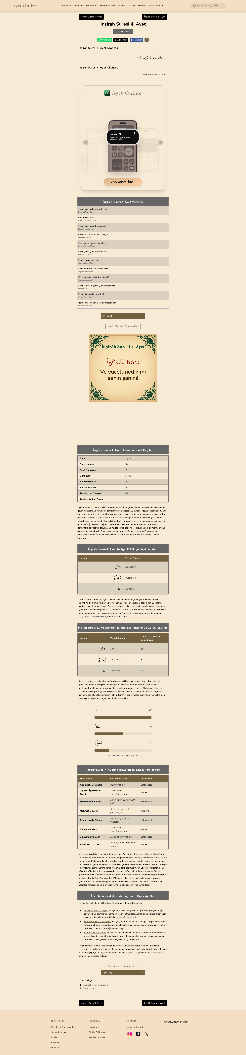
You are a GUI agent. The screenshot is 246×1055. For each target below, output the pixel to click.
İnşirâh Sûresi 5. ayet (154, 16)
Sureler (66, 5)
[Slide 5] (122, 174)
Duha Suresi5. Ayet (95, 932)
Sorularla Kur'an (58, 1032)
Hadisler (142, 5)
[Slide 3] (119, 174)
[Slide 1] (116, 174)
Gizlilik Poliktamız (97, 1032)
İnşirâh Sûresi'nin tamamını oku (123, 326)
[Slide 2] (118, 174)
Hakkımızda (94, 1027)
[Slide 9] (128, 174)
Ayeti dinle (125, 31)
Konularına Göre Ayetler (85, 5)
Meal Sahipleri (157, 5)
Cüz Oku (132, 5)
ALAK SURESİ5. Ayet (96, 910)
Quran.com (88, 988)
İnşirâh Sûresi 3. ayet (91, 16)
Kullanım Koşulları (97, 1037)
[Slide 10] (129, 174)
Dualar (121, 5)
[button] (129, 1034)
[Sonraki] (160, 142)
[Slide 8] (126, 174)
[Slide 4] (121, 174)
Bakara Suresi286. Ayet (97, 921)
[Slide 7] (125, 174)
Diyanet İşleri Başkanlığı (96, 985)
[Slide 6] (123, 174)
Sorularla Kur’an (108, 5)
